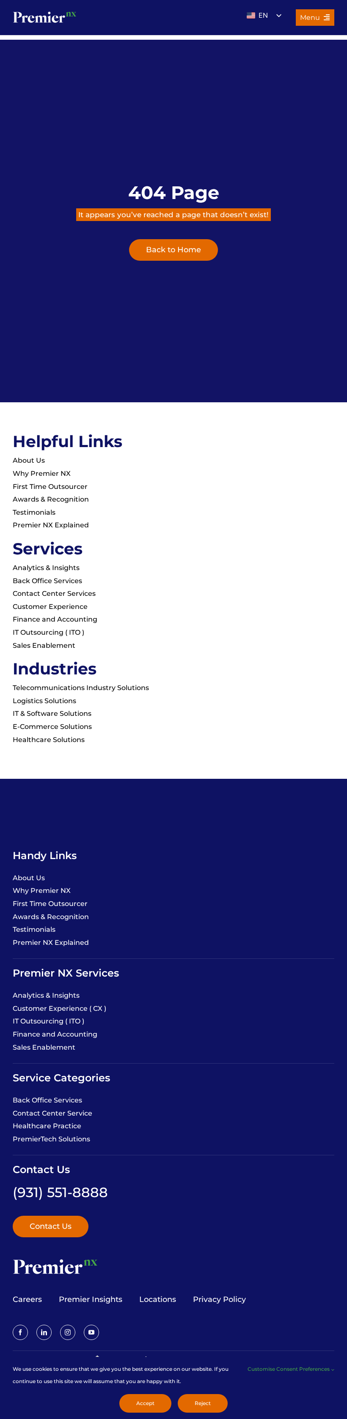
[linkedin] (44, 1332)
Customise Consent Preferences (289, 1369)
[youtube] (91, 1332)
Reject (203, 1403)
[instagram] (67, 1332)
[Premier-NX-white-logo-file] (44, 12)
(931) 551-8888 (60, 1192)
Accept (145, 1403)
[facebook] (20, 1332)
